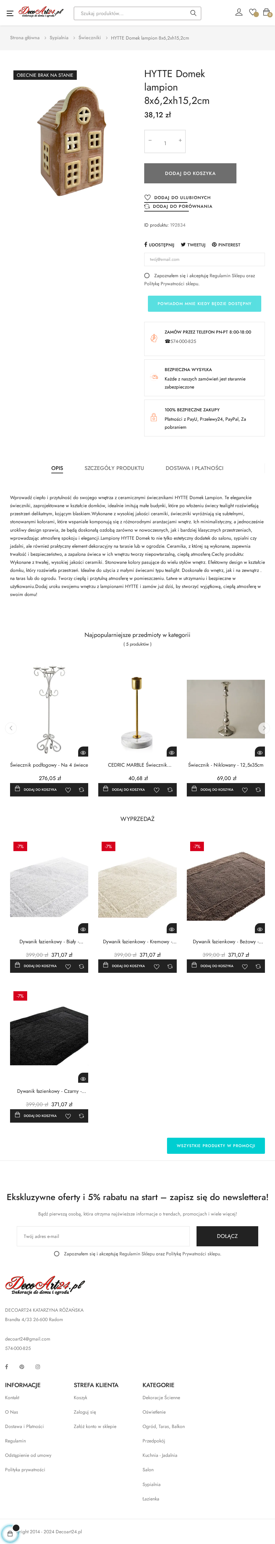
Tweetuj (196, 245)
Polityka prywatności (25, 1469)
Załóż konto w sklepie (95, 1426)
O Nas (11, 1412)
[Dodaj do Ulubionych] (68, 789)
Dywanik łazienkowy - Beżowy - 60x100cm (226, 941)
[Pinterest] (21, 1366)
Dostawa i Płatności (24, 1426)
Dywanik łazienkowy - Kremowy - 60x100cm (137, 941)
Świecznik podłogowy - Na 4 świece (49, 765)
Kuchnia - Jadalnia (160, 1455)
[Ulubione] (252, 11)
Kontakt (12, 1397)
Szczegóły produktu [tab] (114, 468)
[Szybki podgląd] (83, 752)
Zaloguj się (85, 1412)
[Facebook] (6, 1366)
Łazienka (151, 1498)
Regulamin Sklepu (227, 275)
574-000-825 (183, 341)
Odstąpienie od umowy (28, 1455)
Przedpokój (154, 1440)
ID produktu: (156, 225)
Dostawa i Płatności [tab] (194, 468)
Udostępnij (161, 245)
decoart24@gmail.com (27, 1338)
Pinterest (229, 245)
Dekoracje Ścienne (161, 1397)
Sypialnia (152, 1484)
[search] (193, 13)
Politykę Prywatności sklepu (171, 283)
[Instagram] (38, 1366)
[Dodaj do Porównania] (81, 789)
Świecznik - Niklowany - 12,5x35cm (226, 765)
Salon (148, 1469)
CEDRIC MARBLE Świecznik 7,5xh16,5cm (137, 765)
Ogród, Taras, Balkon (164, 1426)
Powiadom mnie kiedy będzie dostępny (205, 304)
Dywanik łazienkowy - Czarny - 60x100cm (49, 1091)
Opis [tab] (57, 468)
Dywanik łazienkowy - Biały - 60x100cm (49, 941)
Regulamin (15, 1440)
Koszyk (80, 1397)
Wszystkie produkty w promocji (216, 1146)
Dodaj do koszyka (190, 173)
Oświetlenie (154, 1412)
